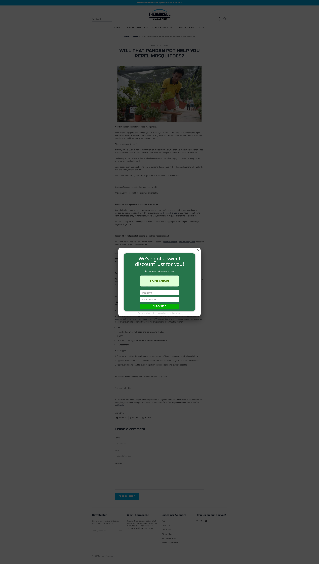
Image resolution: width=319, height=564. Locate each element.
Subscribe (159, 306)
